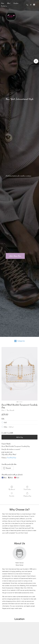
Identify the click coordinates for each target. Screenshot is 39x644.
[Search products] (36, 61)
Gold (5, 422)
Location (16, 3)
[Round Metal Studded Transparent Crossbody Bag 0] (19, 374)
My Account (12, 489)
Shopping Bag (27, 496)
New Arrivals (10, 410)
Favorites (11, 496)
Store (3, 410)
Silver (9, 427)
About (8, 3)
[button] (8, 468)
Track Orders (27, 489)
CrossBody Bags (11, 457)
